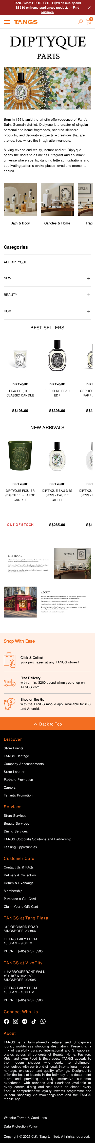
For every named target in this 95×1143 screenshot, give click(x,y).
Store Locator (14, 772)
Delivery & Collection (20, 875)
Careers (10, 788)
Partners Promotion (18, 780)
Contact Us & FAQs (19, 867)
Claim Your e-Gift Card (21, 907)
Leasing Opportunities (20, 847)
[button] (47, 88)
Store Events (14, 748)
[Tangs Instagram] (15, 1021)
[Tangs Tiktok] (33, 1021)
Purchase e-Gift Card (20, 899)
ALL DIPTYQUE (15, 262)
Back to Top (50, 724)
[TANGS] (25, 21)
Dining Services (16, 831)
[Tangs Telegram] (24, 1021)
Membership (13, 891)
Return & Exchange (18, 883)
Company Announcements (24, 764)
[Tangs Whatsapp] (43, 1021)
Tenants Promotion (18, 795)
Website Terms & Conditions (25, 1118)
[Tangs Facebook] (6, 1021)
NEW (7, 278)
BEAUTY (10, 295)
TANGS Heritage (16, 756)
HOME (9, 311)
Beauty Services (16, 824)
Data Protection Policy (21, 1126)
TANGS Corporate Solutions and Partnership (37, 839)
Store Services (15, 816)
